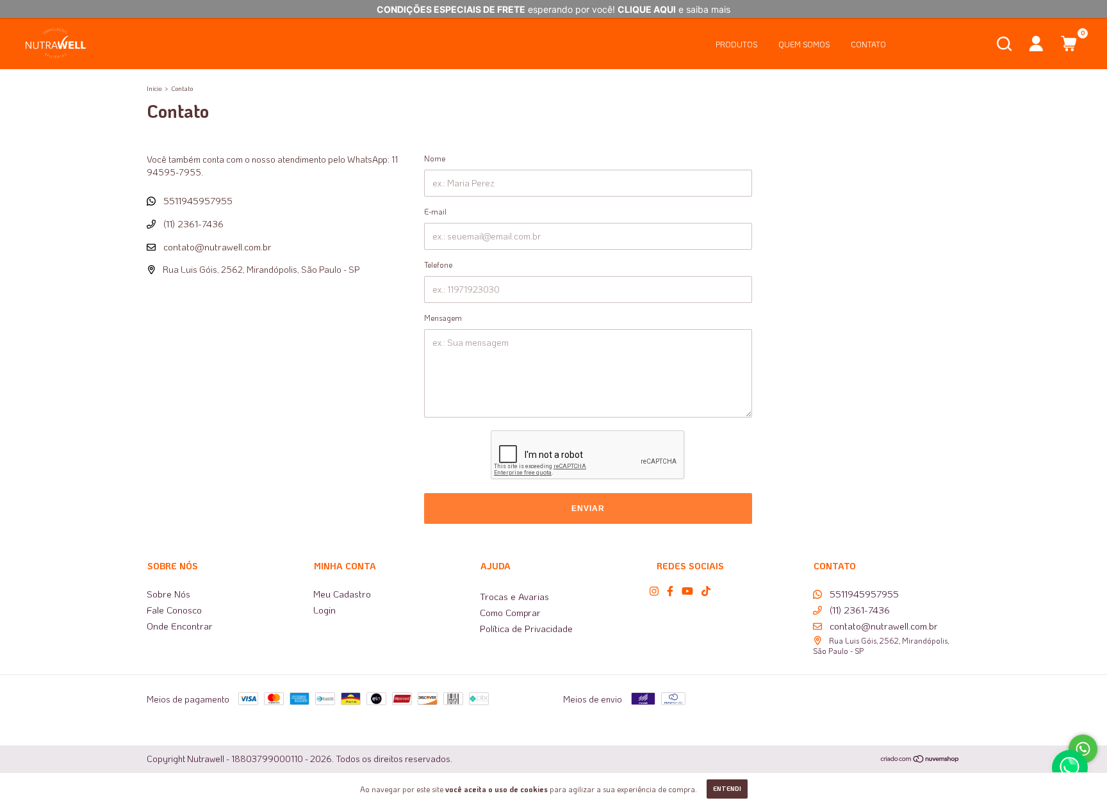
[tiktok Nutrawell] (705, 590)
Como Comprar (510, 612)
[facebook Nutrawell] (670, 590)
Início (154, 89)
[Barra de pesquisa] (1004, 46)
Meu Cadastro (342, 593)
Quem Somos (804, 44)
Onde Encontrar (180, 625)
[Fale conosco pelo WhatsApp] (1083, 749)
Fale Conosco (174, 609)
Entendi (727, 789)
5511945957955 (197, 200)
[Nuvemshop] (920, 760)
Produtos (736, 44)
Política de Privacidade (526, 628)
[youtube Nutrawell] (687, 590)
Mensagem (443, 318)
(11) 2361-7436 (192, 223)
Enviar (588, 508)
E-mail (435, 211)
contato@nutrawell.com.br (217, 246)
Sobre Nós (168, 593)
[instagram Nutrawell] (654, 590)
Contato (868, 44)
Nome (434, 158)
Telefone (438, 264)
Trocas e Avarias (514, 596)
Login (324, 609)
